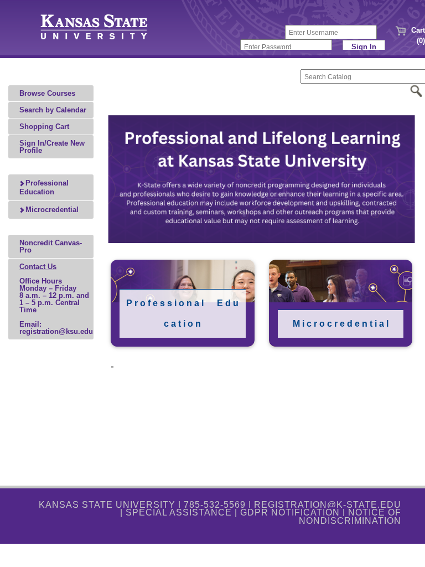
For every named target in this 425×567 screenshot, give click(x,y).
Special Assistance (179, 512)
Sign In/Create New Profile (52, 146)
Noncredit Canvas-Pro (50, 246)
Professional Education (44, 187)
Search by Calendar (52, 110)
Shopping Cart (44, 126)
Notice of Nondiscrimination (350, 516)
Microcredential (51, 209)
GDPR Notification (290, 512)
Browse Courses (47, 93)
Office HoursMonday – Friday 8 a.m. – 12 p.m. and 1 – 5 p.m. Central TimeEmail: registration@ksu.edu (56, 299)
